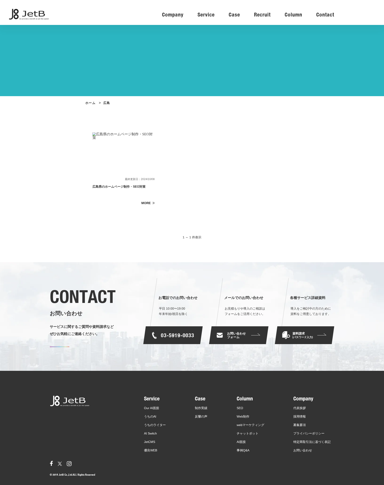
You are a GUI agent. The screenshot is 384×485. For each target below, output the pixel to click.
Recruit (262, 15)
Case (234, 15)
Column (293, 15)
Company (173, 15)
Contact (325, 15)
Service (206, 15)
